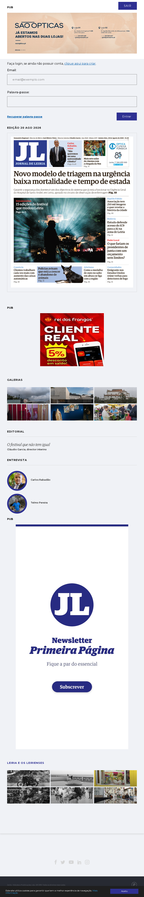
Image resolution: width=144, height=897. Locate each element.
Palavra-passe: (18, 92)
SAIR (127, 5)
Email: (11, 70)
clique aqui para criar (80, 63)
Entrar (126, 116)
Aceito (124, 891)
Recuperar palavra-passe (24, 116)
